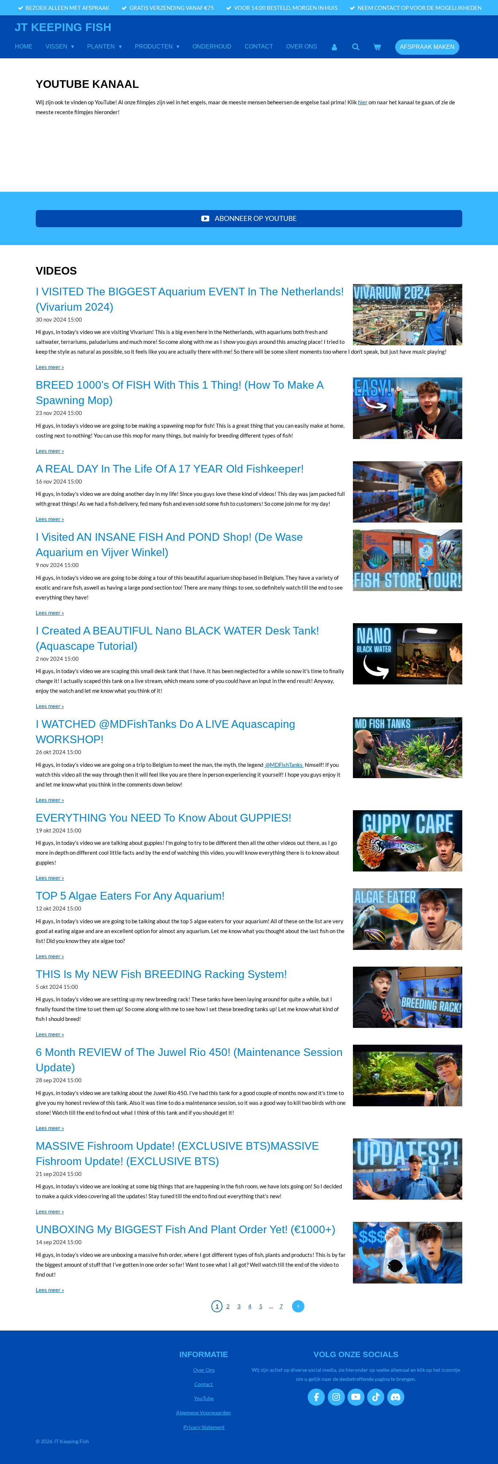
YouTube (204, 1398)
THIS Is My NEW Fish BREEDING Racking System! (161, 974)
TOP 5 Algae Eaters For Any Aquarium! (130, 896)
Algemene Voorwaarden (203, 1412)
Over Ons (204, 1370)
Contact (204, 1384)
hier (362, 102)
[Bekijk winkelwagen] (377, 47)
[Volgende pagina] (298, 1306)
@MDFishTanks (284, 764)
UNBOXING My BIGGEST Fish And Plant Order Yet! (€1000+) (185, 1229)
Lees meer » (50, 367)
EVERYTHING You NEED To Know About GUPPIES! (163, 818)
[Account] (334, 47)
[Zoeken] (356, 47)
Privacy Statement (204, 1427)
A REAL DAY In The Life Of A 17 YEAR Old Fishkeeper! (170, 469)
